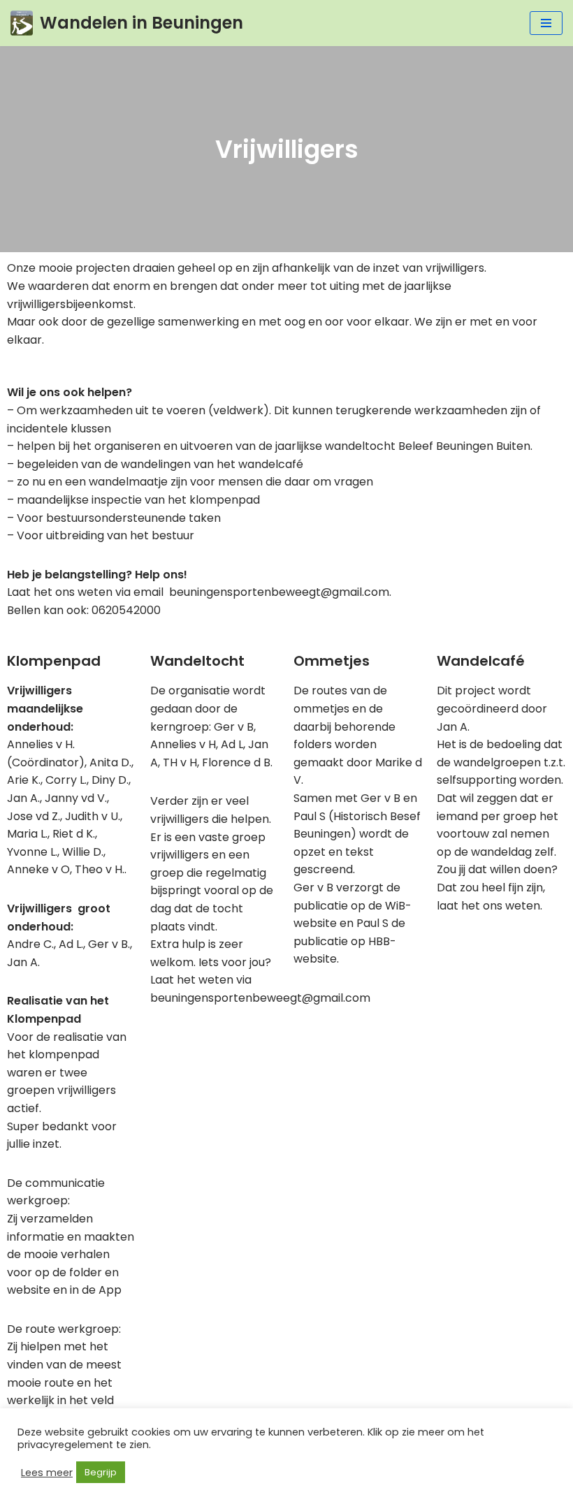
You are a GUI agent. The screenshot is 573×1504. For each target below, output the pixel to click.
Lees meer (47, 1472)
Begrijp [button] (101, 1472)
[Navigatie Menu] (546, 23)
